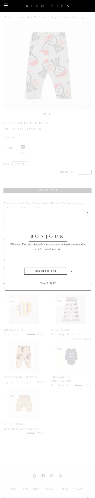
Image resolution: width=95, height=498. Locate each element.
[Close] (87, 211)
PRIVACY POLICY (48, 283)
